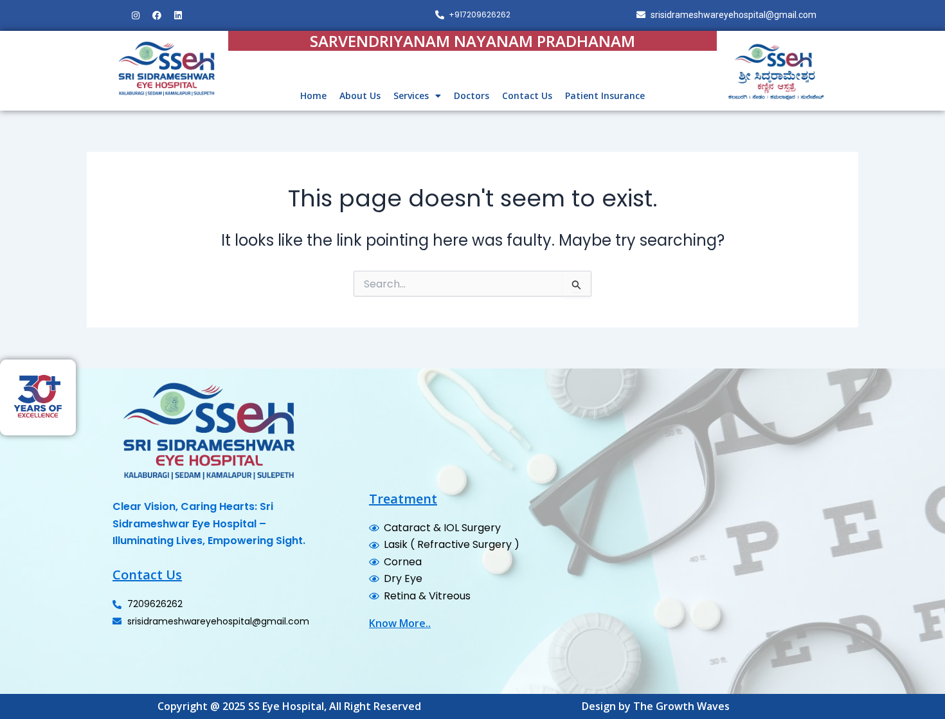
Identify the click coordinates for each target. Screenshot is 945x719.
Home (313, 95)
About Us (360, 95)
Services (411, 95)
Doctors (471, 95)
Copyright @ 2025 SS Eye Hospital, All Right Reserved (289, 706)
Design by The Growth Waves (656, 706)
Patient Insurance (605, 95)
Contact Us (527, 95)
